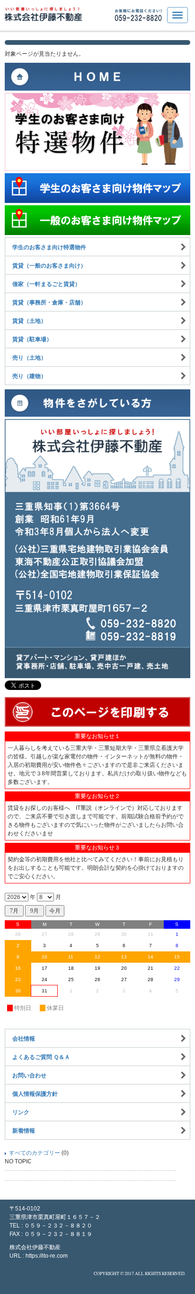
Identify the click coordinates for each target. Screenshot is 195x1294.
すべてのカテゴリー (34, 1153)
